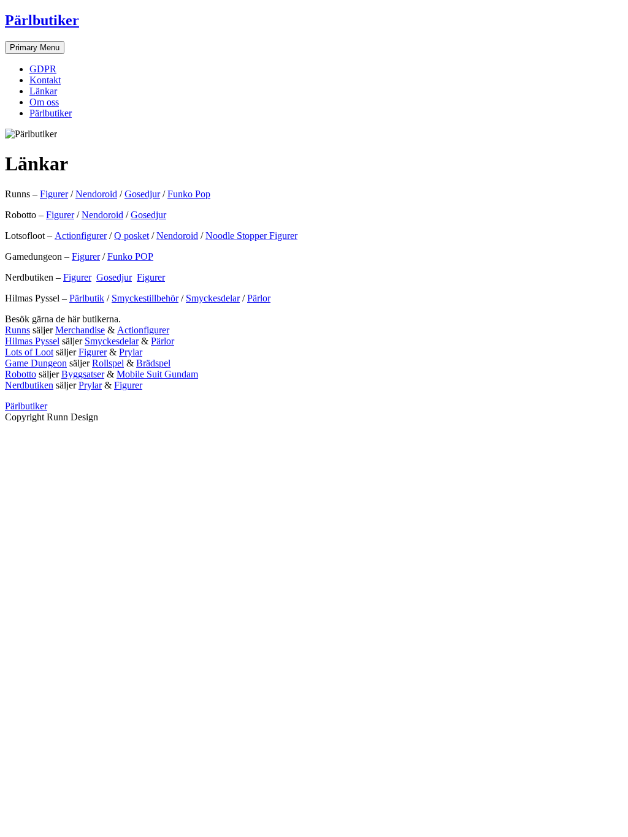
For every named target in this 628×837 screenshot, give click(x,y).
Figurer (54, 194)
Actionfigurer (81, 235)
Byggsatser (82, 374)
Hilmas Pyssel (32, 341)
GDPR (42, 69)
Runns (17, 330)
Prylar (130, 352)
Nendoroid (96, 194)
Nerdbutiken (29, 385)
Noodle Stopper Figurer (251, 235)
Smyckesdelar (213, 298)
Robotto (20, 374)
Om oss (44, 102)
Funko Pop (188, 194)
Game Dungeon (36, 363)
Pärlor (258, 298)
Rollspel (108, 363)
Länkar (43, 91)
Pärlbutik (86, 298)
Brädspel (153, 363)
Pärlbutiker (42, 20)
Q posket (131, 235)
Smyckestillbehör (145, 298)
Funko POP (130, 256)
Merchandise (80, 330)
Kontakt (45, 80)
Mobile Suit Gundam (157, 374)
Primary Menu (34, 47)
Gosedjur (142, 194)
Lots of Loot (29, 352)
